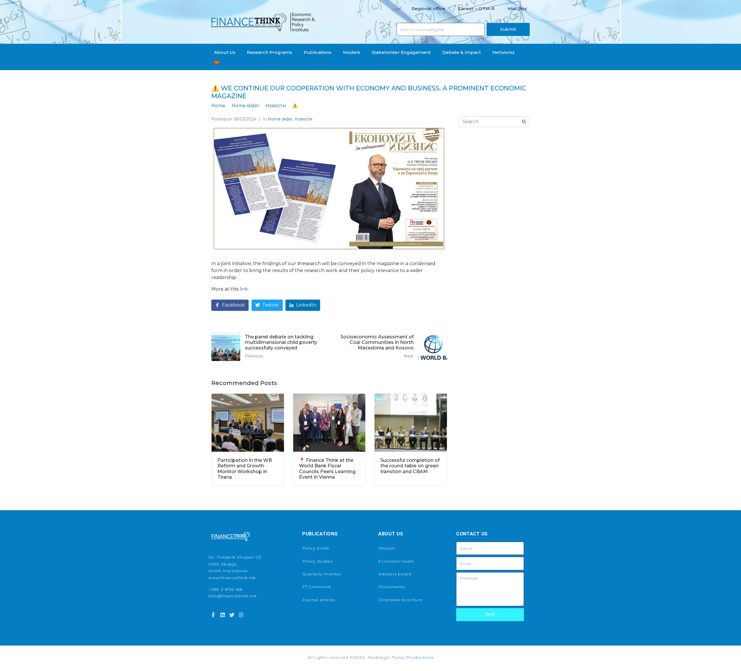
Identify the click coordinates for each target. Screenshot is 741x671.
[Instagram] (241, 614)
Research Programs (269, 52)
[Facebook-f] (213, 614)
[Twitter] (231, 614)
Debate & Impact (461, 52)
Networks (503, 52)
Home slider (280, 119)
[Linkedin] (222, 614)
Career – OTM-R (476, 8)
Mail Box (517, 8)
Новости (303, 119)
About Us (224, 52)
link (244, 289)
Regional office (428, 8)
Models (351, 52)
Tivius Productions (413, 657)
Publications (317, 52)
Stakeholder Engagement (401, 52)
